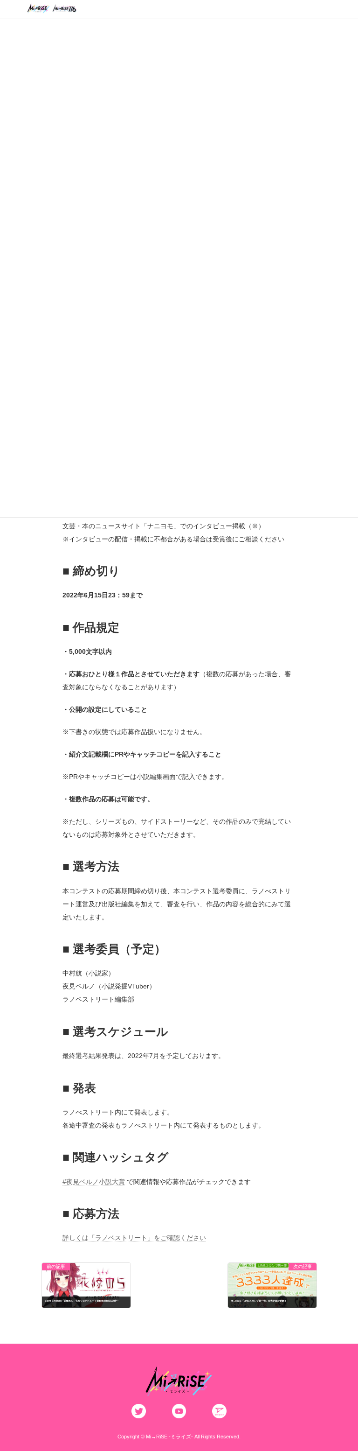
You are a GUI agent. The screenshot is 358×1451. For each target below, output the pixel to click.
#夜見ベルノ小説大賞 (93, 1181)
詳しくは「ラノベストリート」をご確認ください (134, 1237)
